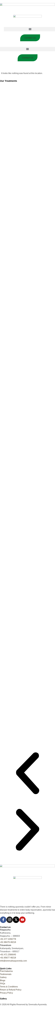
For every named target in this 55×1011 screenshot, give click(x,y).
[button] (27, 49)
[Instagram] (9, 919)
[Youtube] (22, 919)
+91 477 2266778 (8, 939)
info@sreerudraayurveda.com (13, 961)
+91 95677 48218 (8, 958)
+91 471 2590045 (8, 954)
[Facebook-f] (3, 919)
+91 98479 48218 (8, 942)
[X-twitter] (16, 919)
